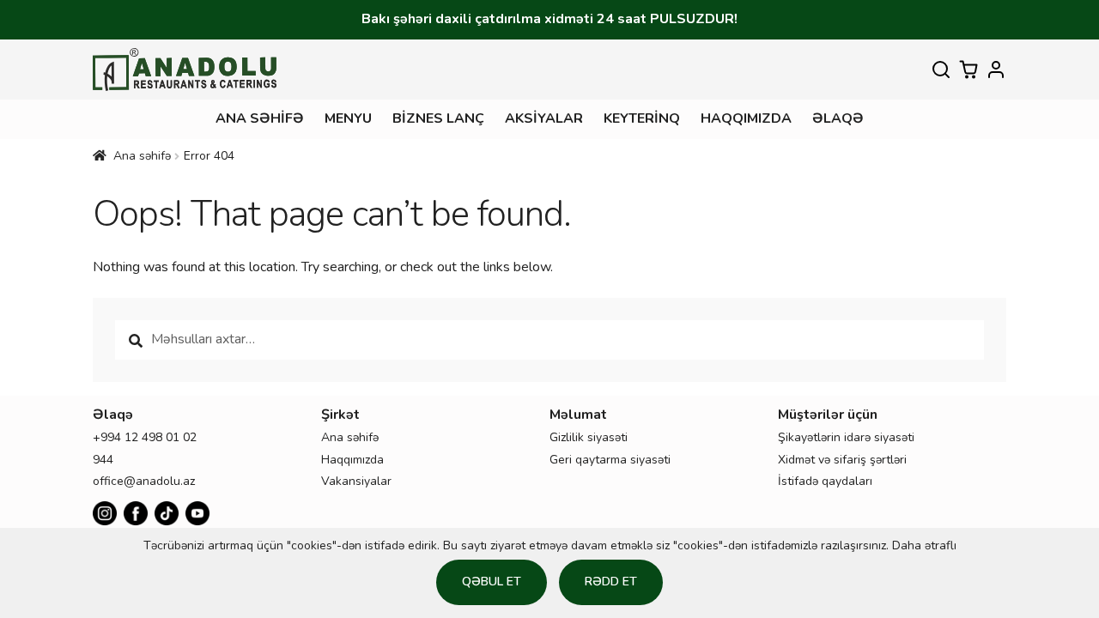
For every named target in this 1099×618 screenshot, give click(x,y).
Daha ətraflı (924, 545)
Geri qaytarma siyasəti (610, 459)
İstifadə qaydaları (825, 481)
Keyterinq (642, 118)
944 (103, 459)
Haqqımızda (746, 118)
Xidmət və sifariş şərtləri (842, 459)
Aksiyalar (544, 118)
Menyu (348, 118)
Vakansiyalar (356, 481)
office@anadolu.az (144, 481)
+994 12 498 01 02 (145, 437)
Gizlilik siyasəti (589, 437)
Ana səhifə (260, 118)
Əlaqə (838, 118)
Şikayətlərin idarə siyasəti (846, 437)
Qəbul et (491, 581)
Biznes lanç (438, 118)
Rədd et (611, 581)
